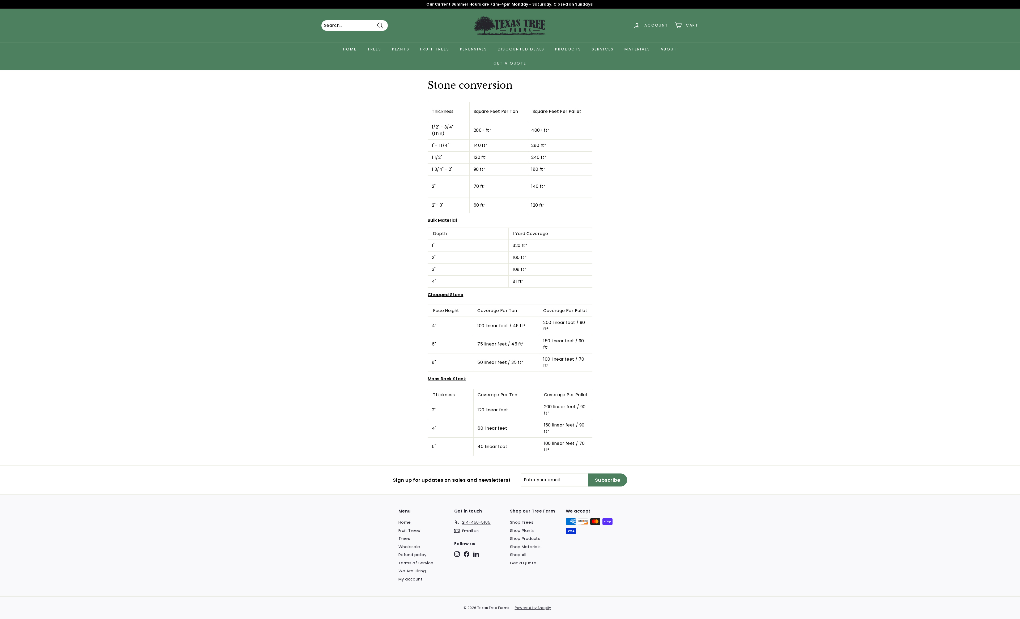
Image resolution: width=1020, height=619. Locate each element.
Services (603, 49)
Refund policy (412, 554)
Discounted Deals (521, 49)
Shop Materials (525, 546)
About (669, 49)
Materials (637, 49)
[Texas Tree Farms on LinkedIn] (476, 554)
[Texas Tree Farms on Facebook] (466, 554)
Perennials (473, 49)
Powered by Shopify (533, 607)
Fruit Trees (434, 49)
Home (350, 49)
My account (410, 579)
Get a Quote (510, 63)
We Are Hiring (412, 571)
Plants (401, 49)
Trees (374, 49)
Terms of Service (415, 563)
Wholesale (409, 546)
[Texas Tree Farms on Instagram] (457, 554)
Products (568, 49)
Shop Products (525, 538)
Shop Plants (522, 530)
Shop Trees (521, 522)
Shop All (518, 554)
